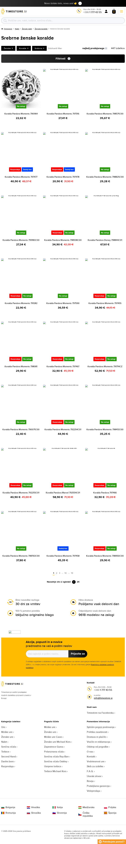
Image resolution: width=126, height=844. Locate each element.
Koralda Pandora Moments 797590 (62, 303)
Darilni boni (7, 761)
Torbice (5, 751)
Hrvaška (35, 807)
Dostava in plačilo (96, 737)
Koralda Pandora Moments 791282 (21, 303)
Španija (112, 812)
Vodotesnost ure (95, 761)
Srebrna (38, 48)
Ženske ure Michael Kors (57, 742)
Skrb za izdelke (95, 766)
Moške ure (6, 732)
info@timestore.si (103, 698)
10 (66, 573)
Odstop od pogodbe (97, 746)
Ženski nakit (27, 29)
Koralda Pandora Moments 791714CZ (105, 366)
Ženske (7, 48)
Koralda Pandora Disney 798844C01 (105, 240)
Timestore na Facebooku (100, 713)
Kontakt (91, 756)
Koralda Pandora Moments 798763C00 (21, 555)
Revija (90, 781)
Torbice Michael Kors (55, 771)
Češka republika (88, 814)
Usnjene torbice (52, 766)
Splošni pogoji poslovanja (100, 727)
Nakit (17, 29)
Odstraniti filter (55, 48)
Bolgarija (10, 807)
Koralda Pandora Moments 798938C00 (63, 240)
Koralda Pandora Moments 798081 (21, 366)
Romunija (11, 812)
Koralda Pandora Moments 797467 (63, 366)
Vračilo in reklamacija (98, 742)
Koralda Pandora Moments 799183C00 (21, 240)
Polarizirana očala (54, 751)
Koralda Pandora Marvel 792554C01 (63, 492)
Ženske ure (7, 737)
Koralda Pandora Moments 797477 (21, 176)
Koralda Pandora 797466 (105, 492)
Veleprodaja (93, 791)
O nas (90, 751)
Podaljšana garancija (98, 786)
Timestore (8, 29)
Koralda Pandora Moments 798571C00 (105, 113)
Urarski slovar (94, 776)
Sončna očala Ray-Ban (56, 756)
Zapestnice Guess (53, 746)
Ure (3, 727)
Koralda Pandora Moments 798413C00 (105, 429)
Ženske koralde (41, 29)
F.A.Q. (90, 771)
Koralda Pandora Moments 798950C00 (105, 555)
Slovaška (36, 812)
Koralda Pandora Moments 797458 (63, 555)
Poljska (112, 807)
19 (72, 573)
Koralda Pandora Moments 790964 (21, 113)
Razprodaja (7, 766)
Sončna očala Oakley (55, 761)
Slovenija (62, 812)
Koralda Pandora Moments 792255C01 (21, 492)
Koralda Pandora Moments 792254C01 (63, 429)
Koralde (22, 48)
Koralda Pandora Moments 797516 (63, 113)
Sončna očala (8, 746)
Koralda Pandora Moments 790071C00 (20, 429)
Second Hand (8, 756)
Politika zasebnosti (97, 732)
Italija (60, 807)
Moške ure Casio (53, 737)
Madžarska (88, 807)
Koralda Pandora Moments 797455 (105, 303)
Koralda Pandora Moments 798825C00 (105, 176)
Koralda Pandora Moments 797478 (63, 176)
